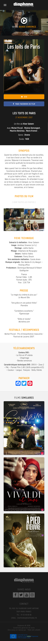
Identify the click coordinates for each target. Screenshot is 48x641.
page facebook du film (25, 104)
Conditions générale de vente (24, 628)
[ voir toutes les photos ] (24, 202)
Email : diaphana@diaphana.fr (24, 618)
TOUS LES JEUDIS (34, 630)
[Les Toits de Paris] (14, 213)
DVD (25, 97)
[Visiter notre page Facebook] (15, 595)
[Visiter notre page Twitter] (21, 595)
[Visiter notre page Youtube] (26, 595)
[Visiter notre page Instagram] (32, 595)
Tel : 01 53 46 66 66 (24, 615)
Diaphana (24, 580)
